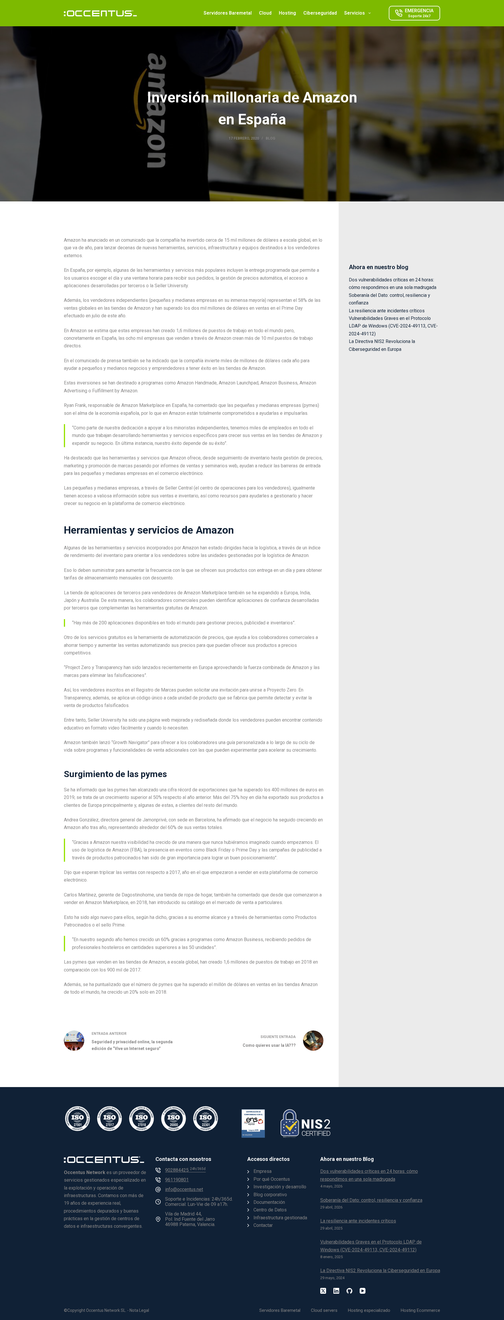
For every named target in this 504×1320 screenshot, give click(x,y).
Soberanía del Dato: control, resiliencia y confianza (371, 1200)
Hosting (287, 13)
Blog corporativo (270, 1194)
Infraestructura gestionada (280, 1217)
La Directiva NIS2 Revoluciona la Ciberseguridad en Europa (380, 1270)
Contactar (263, 1225)
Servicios (354, 13)
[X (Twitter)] (323, 1291)
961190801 (177, 1180)
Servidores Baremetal (228, 13)
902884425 (185, 1170)
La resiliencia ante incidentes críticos (387, 311)
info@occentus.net (184, 1189)
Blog (270, 138)
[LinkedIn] (336, 1291)
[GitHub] (349, 1291)
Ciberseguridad (320, 13)
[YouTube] (362, 1291)
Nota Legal (139, 1310)
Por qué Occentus (271, 1179)
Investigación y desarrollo (279, 1187)
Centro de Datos (270, 1210)
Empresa (262, 1171)
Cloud (265, 13)
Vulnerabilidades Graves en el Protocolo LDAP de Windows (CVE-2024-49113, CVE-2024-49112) (393, 326)
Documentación (269, 1202)
